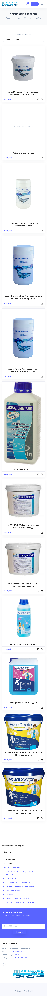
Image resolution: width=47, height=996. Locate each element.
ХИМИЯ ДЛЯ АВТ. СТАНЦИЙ (17, 898)
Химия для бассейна (12, 868)
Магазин (18, 18)
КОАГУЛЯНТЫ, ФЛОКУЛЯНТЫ (17, 882)
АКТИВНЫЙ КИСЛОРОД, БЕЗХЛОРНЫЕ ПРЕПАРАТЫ (21, 873)
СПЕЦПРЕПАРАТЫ (12, 890)
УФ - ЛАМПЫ (9, 864)
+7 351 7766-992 (21, 955)
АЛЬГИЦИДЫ (10, 878)
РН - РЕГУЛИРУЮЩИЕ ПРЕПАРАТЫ (19, 886)
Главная (9, 18)
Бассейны (8, 852)
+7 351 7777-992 (21, 958)
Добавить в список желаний (38, 101)
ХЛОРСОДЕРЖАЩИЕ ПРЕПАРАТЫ (19, 902)
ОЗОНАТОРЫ (9, 860)
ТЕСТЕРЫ (9, 894)
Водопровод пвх (10, 856)
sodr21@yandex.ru (14, 951)
